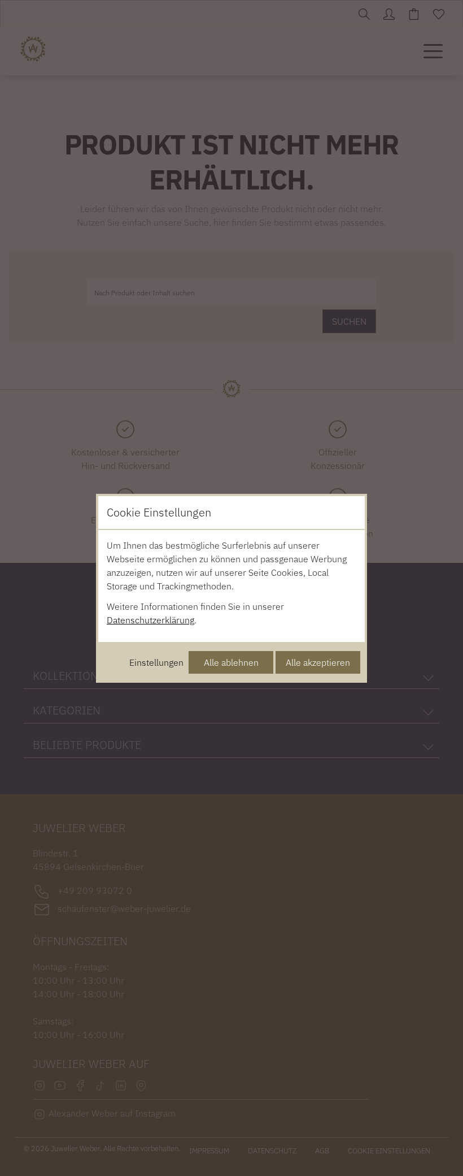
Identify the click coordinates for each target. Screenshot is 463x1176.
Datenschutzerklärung (150, 620)
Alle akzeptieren (318, 662)
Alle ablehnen (231, 662)
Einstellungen (156, 662)
